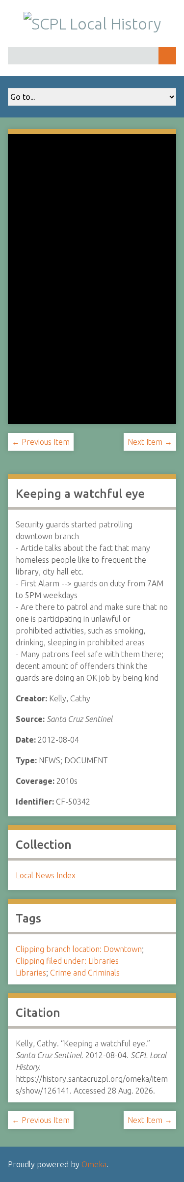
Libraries (31, 972)
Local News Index (46, 875)
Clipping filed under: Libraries (67, 960)
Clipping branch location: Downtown (79, 949)
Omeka (93, 1164)
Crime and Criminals (85, 972)
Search (167, 55)
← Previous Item (41, 441)
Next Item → (150, 441)
